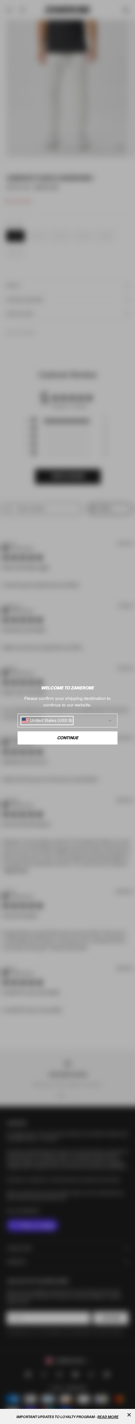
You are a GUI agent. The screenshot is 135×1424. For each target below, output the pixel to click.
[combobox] (47, 720)
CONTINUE (67, 738)
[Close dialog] (129, 1415)
